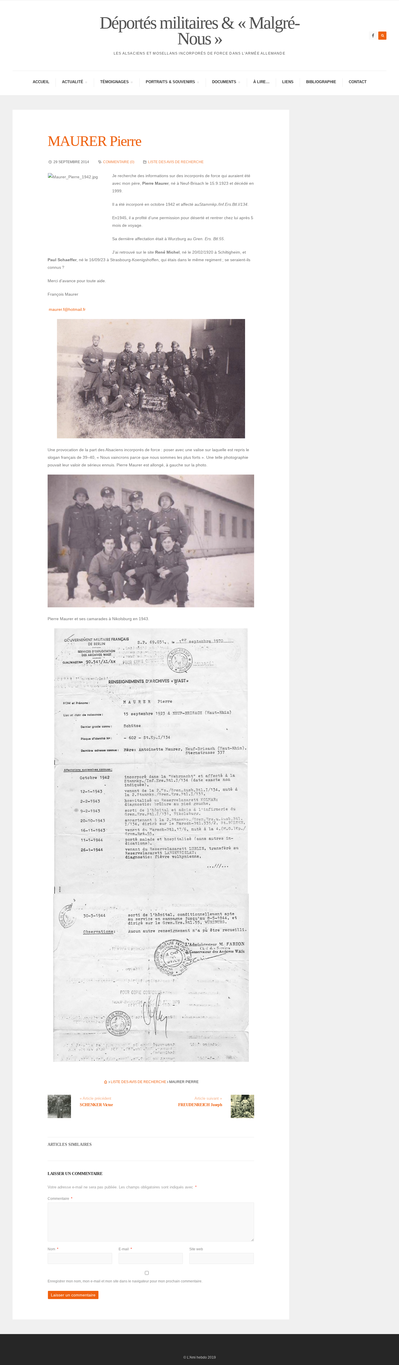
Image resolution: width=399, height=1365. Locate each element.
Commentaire (60, 1199)
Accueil (41, 82)
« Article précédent (95, 1098)
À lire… (261, 82)
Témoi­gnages (114, 83)
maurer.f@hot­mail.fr (67, 309)
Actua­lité (72, 83)
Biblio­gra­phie (321, 82)
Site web (196, 1249)
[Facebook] (373, 36)
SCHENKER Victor (96, 1105)
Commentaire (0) (118, 162)
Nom (53, 1249)
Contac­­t (358, 82)
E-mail (125, 1249)
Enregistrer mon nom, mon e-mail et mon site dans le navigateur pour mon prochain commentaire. (125, 1281)
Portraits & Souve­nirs (170, 83)
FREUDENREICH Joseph (200, 1105)
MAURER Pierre (94, 141)
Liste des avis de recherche (176, 162)
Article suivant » (208, 1098)
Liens (288, 82)
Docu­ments (224, 83)
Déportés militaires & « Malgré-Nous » (199, 30)
